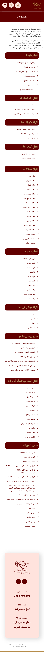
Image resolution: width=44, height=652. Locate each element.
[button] (4, 5)
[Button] (11, 5)
